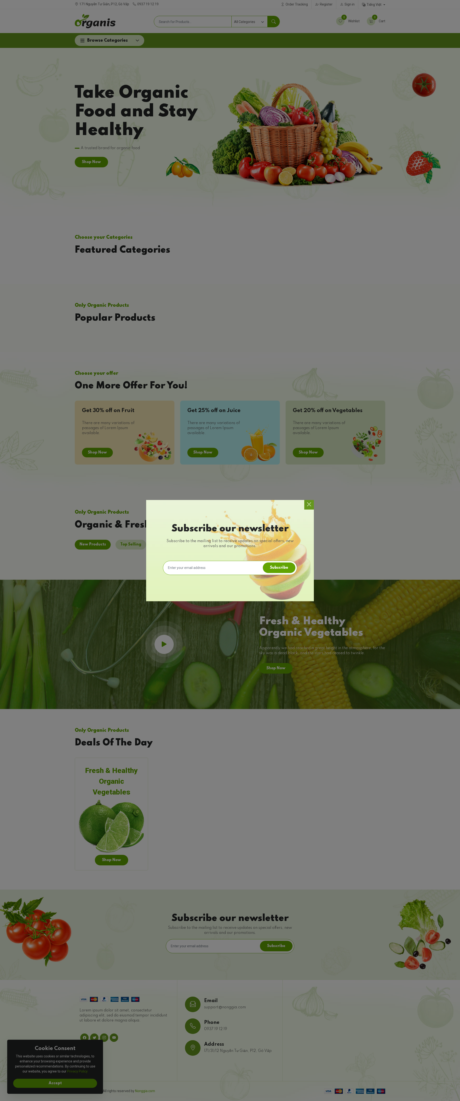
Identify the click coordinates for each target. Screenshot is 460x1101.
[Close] (309, 505)
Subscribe (279, 568)
